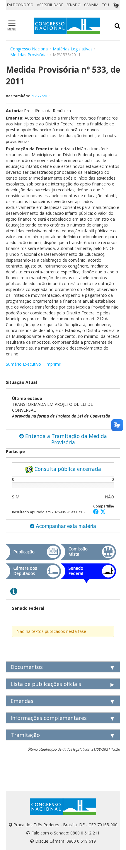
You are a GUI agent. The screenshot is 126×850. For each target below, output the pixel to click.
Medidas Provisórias (29, 54)
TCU (105, 4)
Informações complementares (49, 717)
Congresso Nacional (29, 49)
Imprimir (53, 364)
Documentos (27, 666)
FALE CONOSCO (20, 4)
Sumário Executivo (23, 364)
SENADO (74, 4)
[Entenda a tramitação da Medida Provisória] (13, 591)
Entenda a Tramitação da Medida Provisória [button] (65, 439)
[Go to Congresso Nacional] (67, 26)
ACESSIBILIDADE (50, 4)
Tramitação (25, 734)
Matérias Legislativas (73, 49)
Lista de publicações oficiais (46, 683)
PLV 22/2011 (41, 95)
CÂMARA (91, 4)
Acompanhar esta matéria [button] (65, 525)
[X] (103, 511)
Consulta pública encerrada (67, 468)
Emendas (22, 700)
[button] (96, 511)
